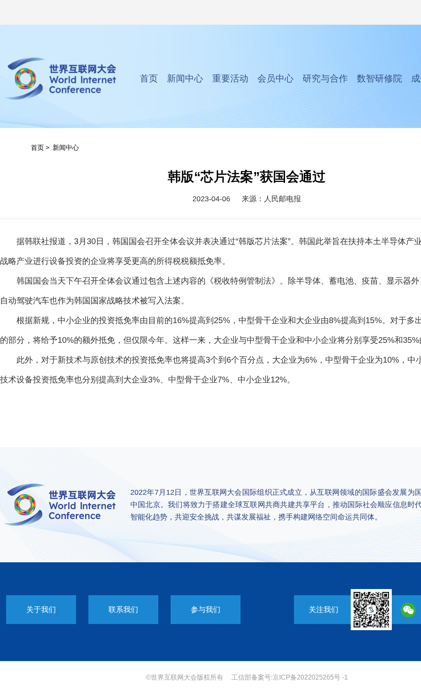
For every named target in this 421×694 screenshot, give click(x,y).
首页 (149, 78)
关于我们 (41, 610)
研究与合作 (325, 78)
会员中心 (275, 78)
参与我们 (205, 610)
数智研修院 (379, 78)
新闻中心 (185, 78)
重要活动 (230, 78)
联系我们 (123, 610)
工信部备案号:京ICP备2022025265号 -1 (289, 677)
